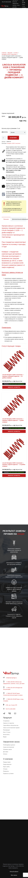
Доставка (5, 751)
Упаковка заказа (7, 749)
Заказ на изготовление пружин (11, 727)
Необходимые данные (9, 744)
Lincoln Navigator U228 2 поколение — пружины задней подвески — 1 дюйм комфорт (13, 420)
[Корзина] (20, 6)
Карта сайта (6, 766)
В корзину (13, 137)
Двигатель (5, 132)
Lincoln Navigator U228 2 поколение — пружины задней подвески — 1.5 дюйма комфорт (13, 464)
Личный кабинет (14, 871)
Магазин (10, 52)
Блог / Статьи (6, 732)
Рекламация (6, 730)
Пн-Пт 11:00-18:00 (10, 709)
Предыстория (6, 762)
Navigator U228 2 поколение (9, 54)
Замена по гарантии (8, 723)
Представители (7, 764)
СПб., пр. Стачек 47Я (11, 705)
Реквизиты (6, 771)
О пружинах (6, 720)
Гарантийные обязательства (10, 725)
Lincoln (16, 52)
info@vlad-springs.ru (11, 677)
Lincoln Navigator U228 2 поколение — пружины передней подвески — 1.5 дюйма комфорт (13, 376)
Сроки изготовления (8, 747)
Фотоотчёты (6, 734)
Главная (4, 52)
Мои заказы (14, 875)
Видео (5, 736)
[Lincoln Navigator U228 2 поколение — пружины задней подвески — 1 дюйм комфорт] (14, 404)
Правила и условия (8, 773)
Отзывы (5, 769)
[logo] (4, 6)
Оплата (5, 754)
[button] (17, 6)
